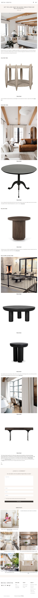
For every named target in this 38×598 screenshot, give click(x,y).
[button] (33, 2)
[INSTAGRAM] (3, 585)
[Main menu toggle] (36, 2)
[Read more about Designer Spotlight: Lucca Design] (9, 541)
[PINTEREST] (5, 585)
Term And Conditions (32, 591)
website (3, 460)
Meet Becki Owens (33, 584)
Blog (16, 584)
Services (32, 586)
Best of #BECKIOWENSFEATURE (9, 572)
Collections (25, 584)
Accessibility (32, 593)
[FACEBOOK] (2, 585)
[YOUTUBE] (7, 585)
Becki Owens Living (8, 459)
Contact (32, 587)
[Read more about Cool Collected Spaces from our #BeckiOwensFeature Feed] (28, 562)
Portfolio (17, 586)
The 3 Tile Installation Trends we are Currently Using (28, 551)
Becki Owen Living (25, 587)
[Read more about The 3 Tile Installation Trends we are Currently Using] (28, 541)
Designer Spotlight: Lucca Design (9, 551)
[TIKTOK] (9, 585)
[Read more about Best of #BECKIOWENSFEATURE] (9, 562)
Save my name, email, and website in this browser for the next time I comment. (16, 498)
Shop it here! (19, 96)
